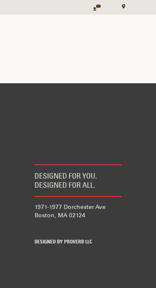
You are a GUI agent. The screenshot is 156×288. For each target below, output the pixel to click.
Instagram (89, 228)
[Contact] (93, 5)
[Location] (121, 6)
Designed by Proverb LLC (63, 242)
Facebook (40, 228)
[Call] (107, 5)
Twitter (64, 228)
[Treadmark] (27, 7)
